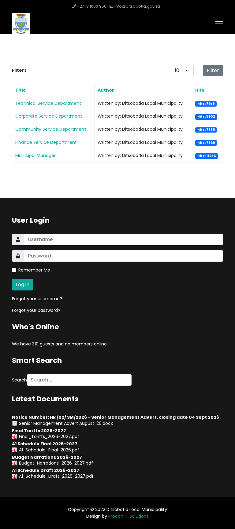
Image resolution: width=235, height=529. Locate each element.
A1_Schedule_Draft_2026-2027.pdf (56, 476)
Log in (22, 284)
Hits (199, 90)
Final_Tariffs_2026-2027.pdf (49, 436)
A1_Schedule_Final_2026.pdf (49, 450)
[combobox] (79, 380)
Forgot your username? (37, 299)
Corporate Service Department (48, 116)
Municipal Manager (35, 155)
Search (19, 380)
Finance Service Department (46, 142)
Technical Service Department (48, 103)
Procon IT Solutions (128, 516)
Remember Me (34, 270)
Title (20, 90)
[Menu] (219, 23)
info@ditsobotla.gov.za (137, 6)
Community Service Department (50, 129)
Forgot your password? (36, 310)
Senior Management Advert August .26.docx (66, 423)
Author (106, 90)
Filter (213, 70)
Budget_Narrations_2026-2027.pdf (56, 463)
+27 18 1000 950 (91, 6)
